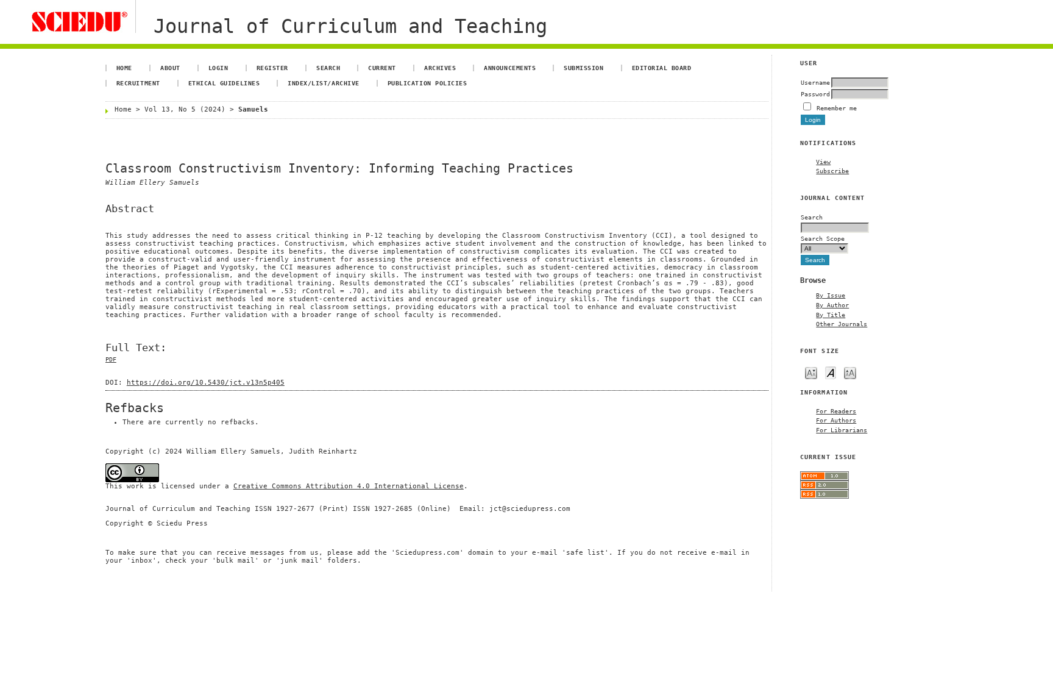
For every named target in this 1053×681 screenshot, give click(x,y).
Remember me (837, 108)
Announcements (510, 67)
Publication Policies (427, 83)
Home (124, 67)
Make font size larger (850, 372)
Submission (583, 67)
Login (218, 67)
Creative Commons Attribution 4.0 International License (348, 486)
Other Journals (841, 323)
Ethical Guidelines (224, 83)
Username (815, 82)
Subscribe (832, 170)
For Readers (836, 411)
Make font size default (830, 372)
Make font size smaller (811, 372)
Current (382, 67)
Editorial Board (662, 67)
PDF (110, 359)
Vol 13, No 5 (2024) (184, 109)
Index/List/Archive (323, 83)
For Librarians (841, 429)
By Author (832, 304)
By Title (830, 314)
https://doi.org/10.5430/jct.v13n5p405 (206, 383)
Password (815, 94)
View (823, 161)
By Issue (830, 295)
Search (328, 67)
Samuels (253, 109)
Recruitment (138, 83)
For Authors (836, 420)
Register (272, 67)
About (170, 67)
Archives (440, 67)
